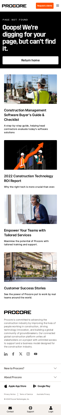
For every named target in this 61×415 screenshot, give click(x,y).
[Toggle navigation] (57, 5)
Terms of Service (26, 394)
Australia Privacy (43, 394)
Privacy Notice (10, 394)
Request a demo (44, 5)
